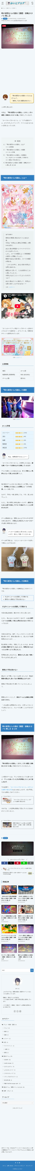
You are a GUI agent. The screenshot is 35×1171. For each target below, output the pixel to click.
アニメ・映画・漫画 (10, 1024)
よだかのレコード (9, 1070)
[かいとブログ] (17, 3)
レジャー (7, 1038)
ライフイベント (9, 1045)
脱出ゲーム (8, 1056)
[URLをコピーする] (30, 863)
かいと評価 (12, 152)
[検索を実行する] (32, 970)
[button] (4, 863)
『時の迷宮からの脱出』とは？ (15, 144)
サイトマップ (29, 1165)
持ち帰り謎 (8, 1080)
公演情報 (11, 147)
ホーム (4, 1165)
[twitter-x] (17, 1011)
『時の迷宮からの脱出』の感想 (15, 150)
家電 (6, 1052)
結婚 (7, 1049)
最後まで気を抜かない (15, 160)
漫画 (6, 1035)
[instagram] (20, 1011)
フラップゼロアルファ (11, 1076)
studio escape (8, 1063)
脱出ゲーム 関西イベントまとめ (14, 1087)
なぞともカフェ (9, 1066)
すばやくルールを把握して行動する (18, 157)
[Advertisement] (17, 71)
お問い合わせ (10, 1165)
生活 (6, 1042)
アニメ (7, 1028)
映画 (6, 1031)
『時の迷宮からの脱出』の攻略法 (16, 155)
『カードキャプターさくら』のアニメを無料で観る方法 (22, 800)
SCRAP (5, 18)
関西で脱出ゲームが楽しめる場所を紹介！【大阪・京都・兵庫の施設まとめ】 (22, 824)
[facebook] (15, 1011)
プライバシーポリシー (19, 1165)
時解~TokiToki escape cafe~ (12, 1083)
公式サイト (12, 287)
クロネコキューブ (9, 1073)
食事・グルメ (8, 1091)
